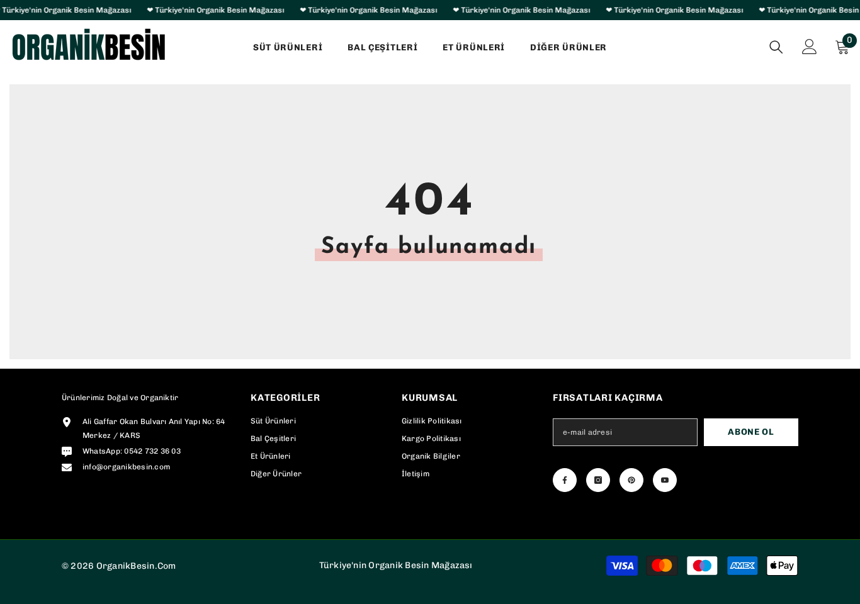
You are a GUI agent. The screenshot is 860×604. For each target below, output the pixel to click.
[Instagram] (598, 480)
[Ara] (776, 46)
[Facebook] (565, 480)
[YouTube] (665, 480)
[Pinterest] (631, 480)
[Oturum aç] (809, 46)
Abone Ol (751, 432)
